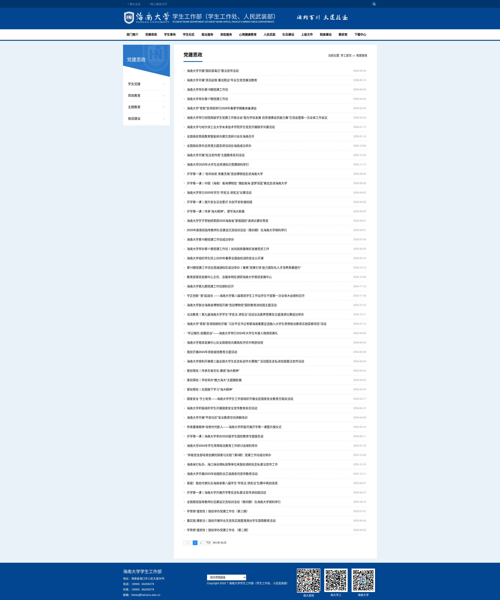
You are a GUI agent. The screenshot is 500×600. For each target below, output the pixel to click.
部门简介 (132, 34)
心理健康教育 (248, 34)
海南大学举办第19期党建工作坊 (207, 89)
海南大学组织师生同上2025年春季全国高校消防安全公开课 (225, 258)
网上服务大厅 (159, 4)
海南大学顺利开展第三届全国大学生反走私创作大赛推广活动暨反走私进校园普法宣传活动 (245, 361)
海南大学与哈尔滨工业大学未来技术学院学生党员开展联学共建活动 (231, 127)
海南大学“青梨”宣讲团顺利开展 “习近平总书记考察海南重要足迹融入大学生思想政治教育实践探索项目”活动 (256, 324)
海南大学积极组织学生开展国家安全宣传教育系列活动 (222, 408)
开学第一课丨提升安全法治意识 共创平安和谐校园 (219, 202)
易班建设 (134, 118)
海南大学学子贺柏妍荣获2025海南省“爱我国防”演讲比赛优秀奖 (227, 220)
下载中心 (360, 34)
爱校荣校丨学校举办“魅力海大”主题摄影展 (214, 380)
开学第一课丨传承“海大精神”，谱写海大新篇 (216, 211)
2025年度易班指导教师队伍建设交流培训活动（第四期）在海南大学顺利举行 (237, 230)
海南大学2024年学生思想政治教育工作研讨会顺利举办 (222, 445)
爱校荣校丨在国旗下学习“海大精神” (210, 389)
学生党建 (134, 84)
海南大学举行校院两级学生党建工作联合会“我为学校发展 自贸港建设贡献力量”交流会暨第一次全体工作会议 (257, 117)
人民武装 (269, 34)
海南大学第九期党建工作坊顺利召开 (210, 286)
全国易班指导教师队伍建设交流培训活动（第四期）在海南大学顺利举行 (234, 502)
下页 (208, 542)
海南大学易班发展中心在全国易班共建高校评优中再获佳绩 (225, 342)
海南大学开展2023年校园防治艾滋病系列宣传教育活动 (222, 474)
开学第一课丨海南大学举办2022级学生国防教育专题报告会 (225, 436)
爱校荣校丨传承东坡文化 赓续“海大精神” (213, 370)
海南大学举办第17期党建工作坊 (207, 99)
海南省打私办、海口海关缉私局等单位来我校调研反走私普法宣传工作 (232, 464)
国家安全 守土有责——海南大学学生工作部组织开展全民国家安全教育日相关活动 (240, 399)
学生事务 (170, 34)
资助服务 (226, 34)
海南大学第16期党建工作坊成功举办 (210, 239)
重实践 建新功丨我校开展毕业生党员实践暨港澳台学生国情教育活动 (231, 520)
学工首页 (346, 55)
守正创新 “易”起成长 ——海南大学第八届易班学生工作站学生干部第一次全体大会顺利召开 (246, 295)
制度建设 (326, 34)
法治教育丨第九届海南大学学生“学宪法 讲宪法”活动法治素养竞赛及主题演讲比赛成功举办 (245, 314)
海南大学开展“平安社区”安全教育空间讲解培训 (217, 417)
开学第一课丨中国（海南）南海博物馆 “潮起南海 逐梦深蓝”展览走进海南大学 (237, 183)
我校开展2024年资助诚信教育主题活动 (212, 352)
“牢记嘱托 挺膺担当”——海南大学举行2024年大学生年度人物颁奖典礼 (232, 333)
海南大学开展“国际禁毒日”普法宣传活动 (213, 71)
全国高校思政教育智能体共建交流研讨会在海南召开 (220, 136)
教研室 (343, 34)
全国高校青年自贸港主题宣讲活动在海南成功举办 (219, 146)
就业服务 (207, 34)
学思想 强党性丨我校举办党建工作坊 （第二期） (218, 530)
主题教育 (134, 107)
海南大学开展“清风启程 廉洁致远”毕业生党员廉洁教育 (222, 80)
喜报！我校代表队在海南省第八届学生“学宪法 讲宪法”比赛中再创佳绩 (232, 483)
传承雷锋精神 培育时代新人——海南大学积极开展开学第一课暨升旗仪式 (234, 427)
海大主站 (134, 4)
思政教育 (134, 95)
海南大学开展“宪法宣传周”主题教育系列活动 (216, 155)
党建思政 (151, 34)
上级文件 (307, 34)
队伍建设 (288, 34)
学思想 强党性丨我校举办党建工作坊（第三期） (218, 511)
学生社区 (189, 34)
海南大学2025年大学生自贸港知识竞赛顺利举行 (218, 164)
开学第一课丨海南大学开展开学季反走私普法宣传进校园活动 (226, 492)
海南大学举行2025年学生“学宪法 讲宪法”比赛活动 (219, 192)
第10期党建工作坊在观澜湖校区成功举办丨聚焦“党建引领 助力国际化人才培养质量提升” (244, 267)
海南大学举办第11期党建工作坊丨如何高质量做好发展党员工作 (228, 249)
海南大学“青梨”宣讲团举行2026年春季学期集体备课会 (222, 108)
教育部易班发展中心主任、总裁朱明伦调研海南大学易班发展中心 (229, 277)
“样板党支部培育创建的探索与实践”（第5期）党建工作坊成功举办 (229, 455)
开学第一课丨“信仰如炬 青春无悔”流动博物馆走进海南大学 (225, 174)
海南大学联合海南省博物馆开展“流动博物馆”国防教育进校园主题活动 (232, 305)
